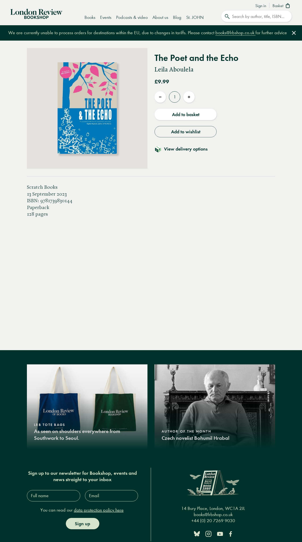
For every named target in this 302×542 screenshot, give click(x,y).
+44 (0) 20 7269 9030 (213, 520)
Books (89, 17)
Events (105, 17)
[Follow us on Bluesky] (197, 533)
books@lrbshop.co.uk (235, 32)
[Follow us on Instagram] (208, 533)
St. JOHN (195, 17)
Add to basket (185, 114)
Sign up (82, 523)
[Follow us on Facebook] (230, 533)
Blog (177, 17)
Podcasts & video (132, 17)
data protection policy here (99, 510)
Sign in (260, 6)
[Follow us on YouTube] (220, 533)
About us (160, 17)
